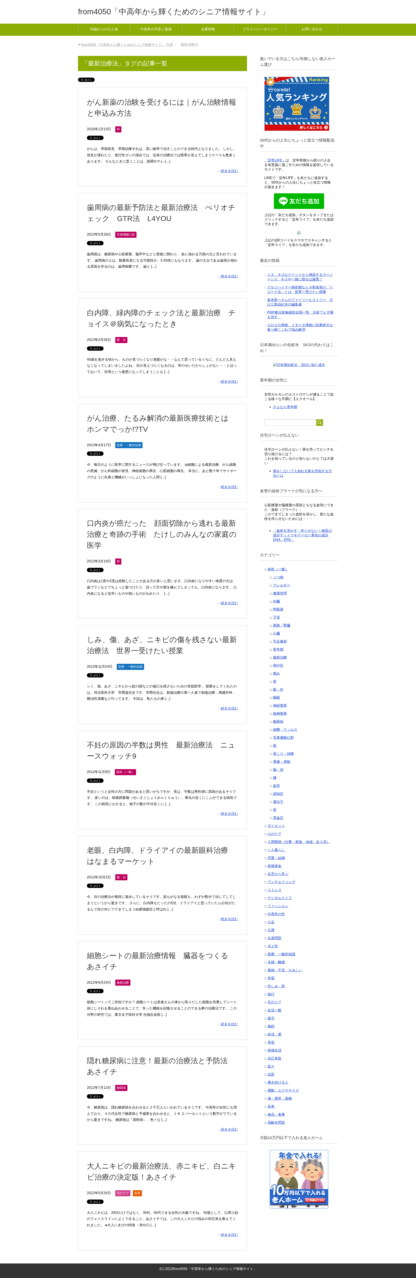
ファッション (278, 906)
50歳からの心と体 (104, 29)
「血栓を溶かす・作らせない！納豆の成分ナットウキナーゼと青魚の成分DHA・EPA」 (302, 535)
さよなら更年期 (285, 407)
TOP (127, 45)
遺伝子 (278, 802)
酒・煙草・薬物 (280, 1098)
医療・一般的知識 (129, 445)
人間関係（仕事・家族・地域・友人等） (299, 842)
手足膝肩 (280, 641)
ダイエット (276, 826)
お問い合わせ (312, 29)
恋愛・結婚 (276, 858)
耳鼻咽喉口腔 (126, 234)
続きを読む (229, 171)
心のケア (274, 834)
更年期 (278, 649)
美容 (137, 1193)
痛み (276, 673)
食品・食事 (276, 1114)
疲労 (271, 1018)
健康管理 (280, 593)
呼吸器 (278, 609)
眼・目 (121, 340)
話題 (271, 1074)
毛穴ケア (123, 1193)
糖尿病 (121, 1087)
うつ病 (278, 577)
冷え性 (273, 946)
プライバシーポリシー (260, 29)
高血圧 (278, 818)
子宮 (276, 617)
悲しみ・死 (276, 986)
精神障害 (280, 713)
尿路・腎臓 (281, 625)
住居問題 (274, 938)
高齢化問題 (276, 1122)
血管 (276, 786)
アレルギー (281, 585)
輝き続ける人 (278, 1082)
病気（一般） (125, 772)
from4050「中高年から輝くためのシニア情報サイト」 (174, 11)
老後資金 (274, 866)
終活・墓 (274, 1034)
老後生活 (274, 1050)
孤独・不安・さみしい (285, 970)
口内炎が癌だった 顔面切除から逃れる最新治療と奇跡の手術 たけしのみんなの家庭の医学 (162, 534)
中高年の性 (276, 914)
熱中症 (278, 665)
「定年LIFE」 (275, 160)
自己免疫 (274, 1058)
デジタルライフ (280, 898)
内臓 (276, 601)
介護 (271, 930)
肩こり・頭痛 (283, 753)
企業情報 (208, 29)
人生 (271, 922)
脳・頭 (278, 770)
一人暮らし (276, 850)
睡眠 (276, 697)
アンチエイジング (281, 882)
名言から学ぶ (278, 874)
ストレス (274, 890)
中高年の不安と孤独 (156, 29)
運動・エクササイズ (283, 1090)
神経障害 (280, 705)
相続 (271, 1026)
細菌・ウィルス (285, 729)
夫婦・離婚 (276, 962)
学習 (271, 978)
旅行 (271, 994)
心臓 (276, 633)
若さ (271, 1066)
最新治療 (123, 982)
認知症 (278, 794)
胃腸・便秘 (281, 762)
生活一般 (274, 1010)
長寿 (271, 1106)
